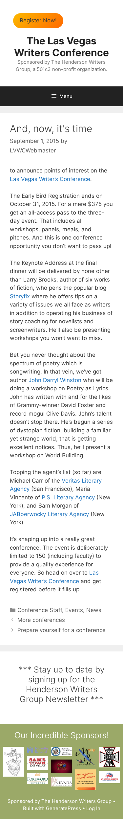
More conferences (41, 620)
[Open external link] (13, 762)
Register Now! (38, 20)
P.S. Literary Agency (68, 497)
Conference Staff (39, 610)
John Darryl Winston (55, 380)
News (93, 610)
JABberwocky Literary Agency (49, 514)
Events (74, 610)
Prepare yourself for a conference (61, 630)
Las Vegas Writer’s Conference (50, 179)
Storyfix (20, 296)
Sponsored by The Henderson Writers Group (60, 801)
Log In (93, 808)
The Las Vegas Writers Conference (61, 46)
